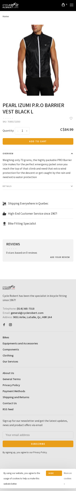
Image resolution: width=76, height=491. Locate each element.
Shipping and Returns (16, 397)
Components (11, 349)
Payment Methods (14, 391)
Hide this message (54, 474)
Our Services (10, 361)
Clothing (8, 355)
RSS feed (8, 409)
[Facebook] (4, 325)
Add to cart (38, 141)
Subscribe (38, 443)
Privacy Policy (11, 385)
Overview (8, 153)
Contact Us (10, 403)
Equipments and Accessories (20, 343)
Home (6, 16)
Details (7, 186)
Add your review (60, 257)
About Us (8, 373)
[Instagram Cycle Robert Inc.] (10, 325)
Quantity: (8, 130)
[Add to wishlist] (71, 118)
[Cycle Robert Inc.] (9, 287)
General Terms (12, 379)
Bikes (6, 337)
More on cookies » (68, 478)
